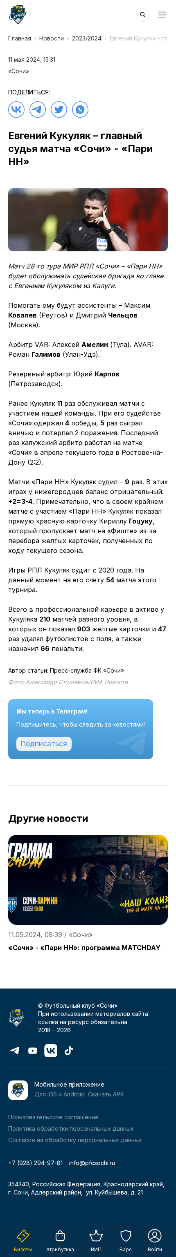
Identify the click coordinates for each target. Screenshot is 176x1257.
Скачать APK (106, 1094)
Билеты (23, 1249)
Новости (51, 38)
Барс (126, 1249)
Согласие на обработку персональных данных (75, 1139)
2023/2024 (87, 38)
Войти (155, 1249)
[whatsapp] (80, 109)
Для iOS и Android (59, 1094)
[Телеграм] (37, 109)
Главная (19, 38)
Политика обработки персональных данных (71, 1128)
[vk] (16, 109)
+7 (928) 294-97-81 (35, 1162)
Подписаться (44, 744)
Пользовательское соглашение (53, 1117)
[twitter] (59, 109)
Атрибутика (60, 1249)
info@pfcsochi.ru (92, 1162)
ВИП (96, 1249)
